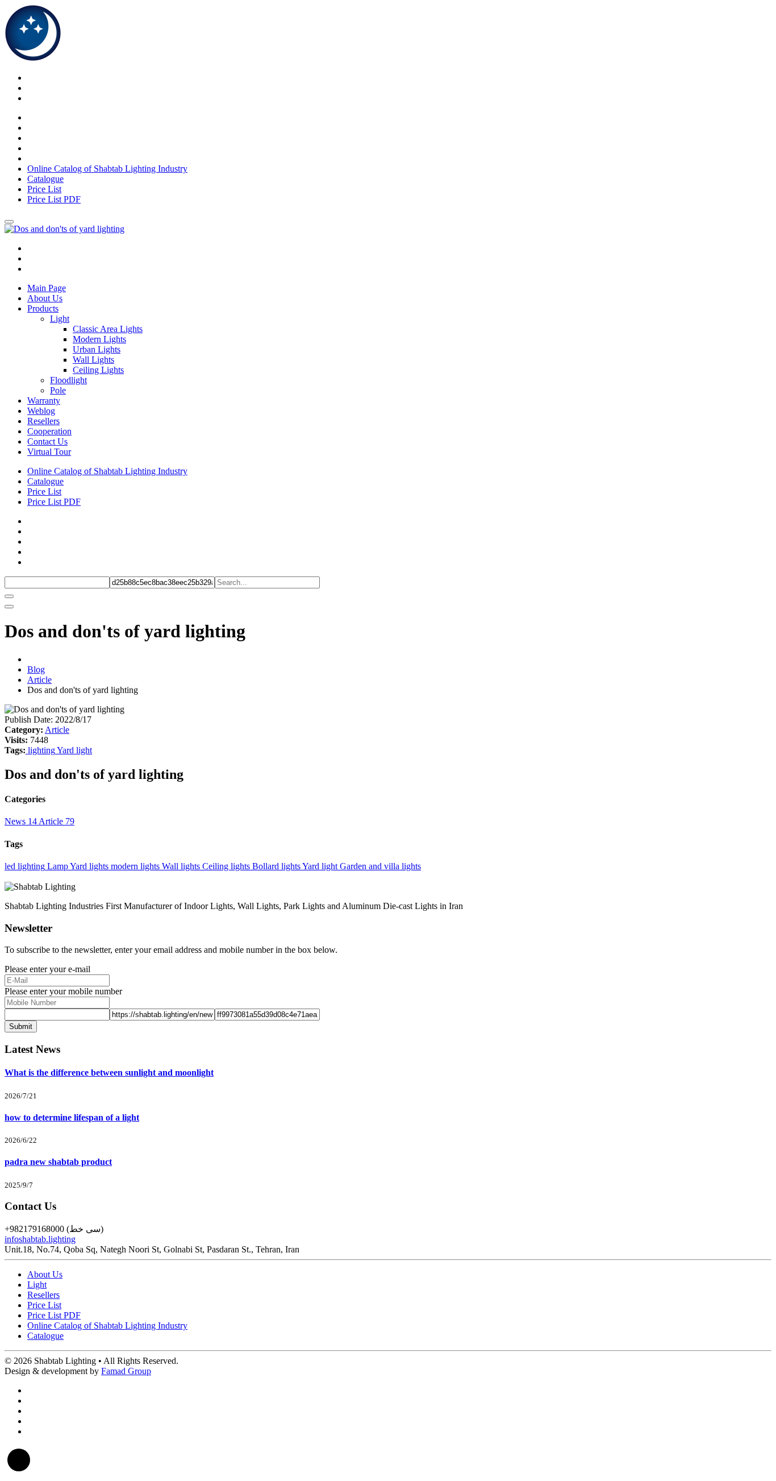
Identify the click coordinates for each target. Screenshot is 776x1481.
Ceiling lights (225, 866)
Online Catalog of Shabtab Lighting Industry (107, 168)
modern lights (134, 866)
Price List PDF (54, 199)
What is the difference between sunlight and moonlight (109, 1072)
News (21, 821)
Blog (36, 669)
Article (39, 680)
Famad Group (126, 1371)
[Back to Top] (19, 1471)
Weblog (41, 411)
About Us (44, 298)
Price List (44, 189)
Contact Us (47, 441)
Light (37, 1284)
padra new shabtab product (58, 1162)
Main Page (46, 288)
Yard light (73, 750)
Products (43, 308)
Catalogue (45, 179)
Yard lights (88, 866)
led (10, 866)
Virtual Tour (49, 452)
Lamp (56, 866)
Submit (20, 1026)
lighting (40, 750)
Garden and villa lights (379, 866)
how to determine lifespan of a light (72, 1117)
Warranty (43, 400)
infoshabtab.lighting (40, 1239)
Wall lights (180, 866)
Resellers (43, 421)
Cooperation (49, 431)
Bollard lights (275, 866)
